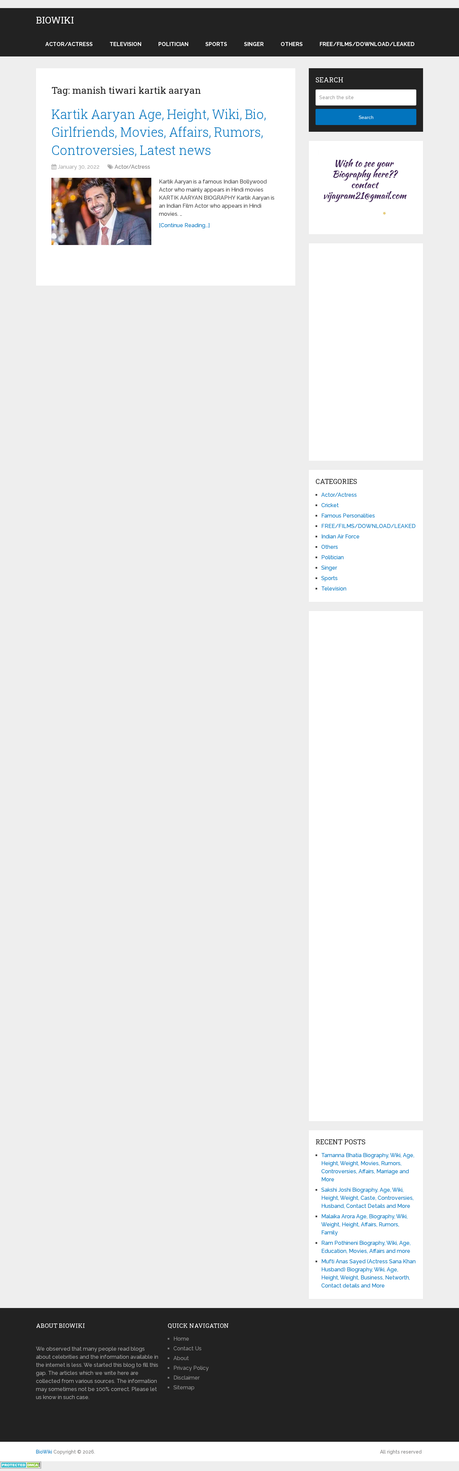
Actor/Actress (69, 44)
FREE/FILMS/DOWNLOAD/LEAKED (367, 44)
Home (181, 1339)
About (181, 1358)
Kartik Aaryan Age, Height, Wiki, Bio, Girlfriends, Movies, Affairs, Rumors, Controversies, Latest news (158, 132)
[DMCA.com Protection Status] (20, 1467)
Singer (254, 44)
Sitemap (184, 1387)
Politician (173, 44)
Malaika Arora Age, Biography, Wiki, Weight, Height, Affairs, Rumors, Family (364, 1224)
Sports (216, 44)
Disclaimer (186, 1378)
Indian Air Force (340, 536)
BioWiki (55, 20)
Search (366, 117)
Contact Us (187, 1348)
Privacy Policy (191, 1368)
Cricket (330, 505)
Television (125, 44)
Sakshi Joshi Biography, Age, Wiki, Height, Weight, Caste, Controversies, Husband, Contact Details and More (367, 1198)
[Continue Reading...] (184, 225)
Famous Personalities (348, 516)
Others (292, 44)
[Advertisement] (366, 351)
